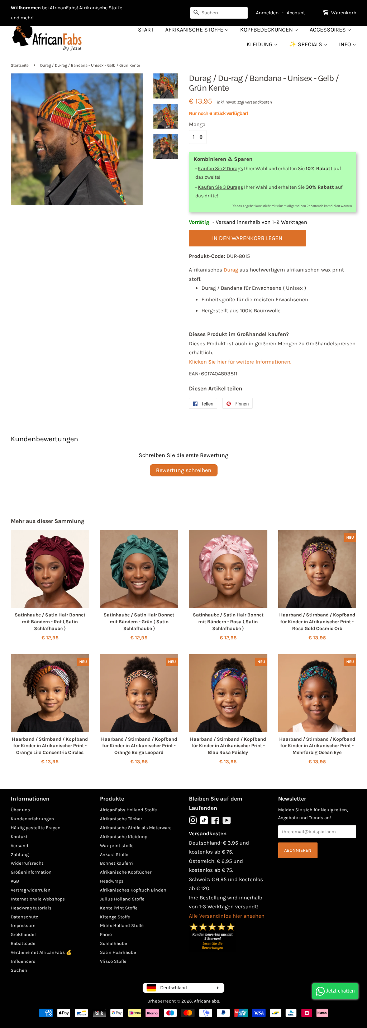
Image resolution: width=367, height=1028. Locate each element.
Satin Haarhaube (118, 952)
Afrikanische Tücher (121, 818)
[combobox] (219, 13)
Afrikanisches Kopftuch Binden (133, 890)
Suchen (19, 970)
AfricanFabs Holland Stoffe (128, 809)
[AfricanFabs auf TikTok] (204, 822)
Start (146, 29)
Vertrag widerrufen (31, 890)
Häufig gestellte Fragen (36, 827)
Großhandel (23, 934)
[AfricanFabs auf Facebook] (215, 822)
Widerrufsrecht (27, 863)
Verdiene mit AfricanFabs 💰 (41, 952)
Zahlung (20, 854)
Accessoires (328, 29)
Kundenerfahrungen (32, 818)
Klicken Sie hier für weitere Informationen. (240, 362)
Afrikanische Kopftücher (126, 872)
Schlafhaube (113, 943)
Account (296, 13)
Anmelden (267, 13)
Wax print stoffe (117, 845)
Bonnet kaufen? (116, 863)
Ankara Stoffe (114, 854)
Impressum (23, 925)
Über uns (20, 809)
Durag (231, 269)
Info (345, 44)
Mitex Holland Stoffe (122, 925)
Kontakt (19, 836)
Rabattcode (23, 943)
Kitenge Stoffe (115, 916)
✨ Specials (306, 44)
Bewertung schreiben (183, 470)
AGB (15, 881)
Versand (19, 845)
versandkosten (258, 102)
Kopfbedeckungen (267, 29)
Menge (197, 124)
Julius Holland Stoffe (122, 899)
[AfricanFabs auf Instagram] (193, 822)
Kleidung (260, 44)
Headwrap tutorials (31, 908)
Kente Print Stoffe (119, 908)
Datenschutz (24, 916)
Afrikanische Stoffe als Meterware (136, 827)
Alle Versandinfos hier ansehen (226, 916)
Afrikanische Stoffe (195, 29)
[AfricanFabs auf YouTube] (227, 822)
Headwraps (112, 881)
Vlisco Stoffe (113, 961)
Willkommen (26, 8)
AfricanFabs (206, 1001)
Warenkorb (343, 13)
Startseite (20, 65)
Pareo (106, 934)
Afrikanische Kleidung (123, 836)
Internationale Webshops (38, 899)
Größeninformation (31, 872)
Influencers (23, 961)
